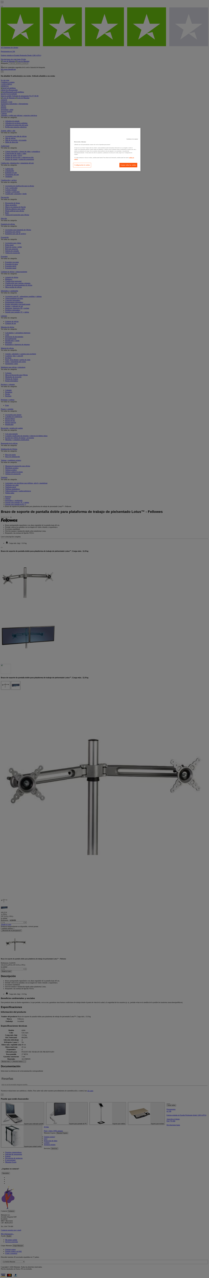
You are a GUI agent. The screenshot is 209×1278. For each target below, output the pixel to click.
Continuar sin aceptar (132, 139)
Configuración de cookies (82, 165)
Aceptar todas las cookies (128, 165)
